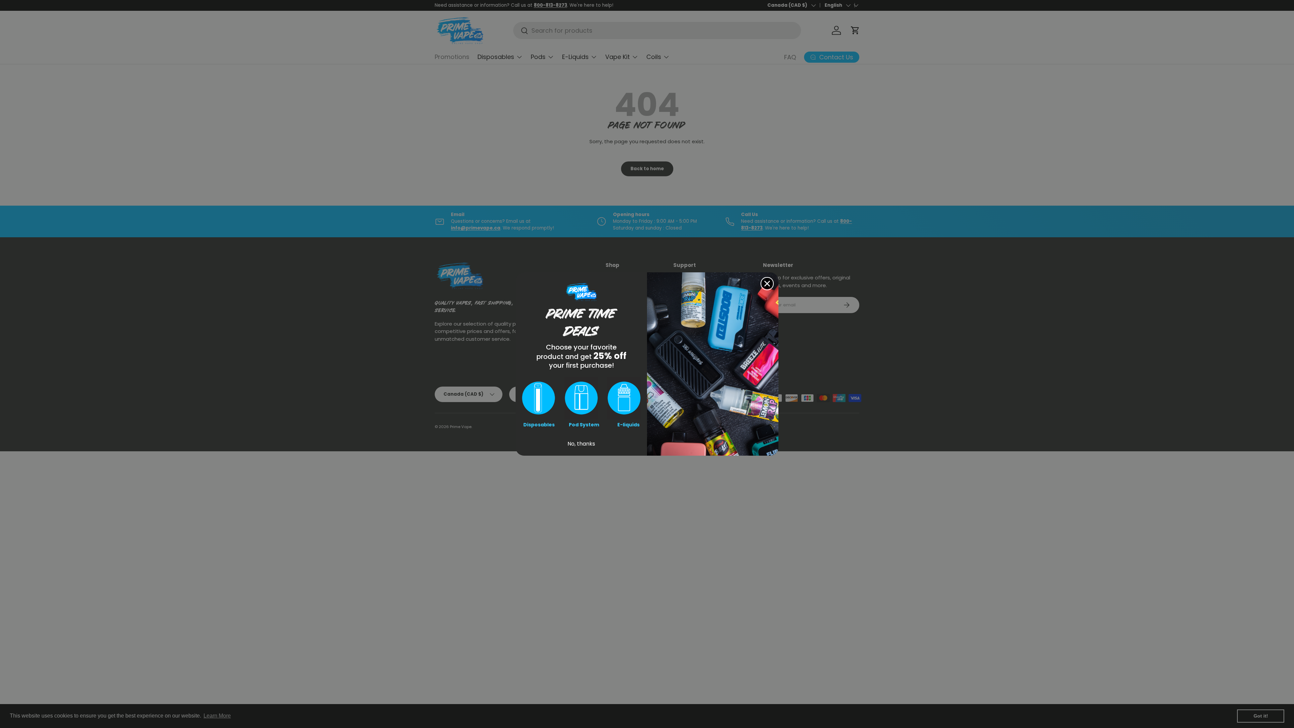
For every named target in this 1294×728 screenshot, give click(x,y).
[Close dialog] (767, 284)
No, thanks (581, 444)
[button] (538, 398)
